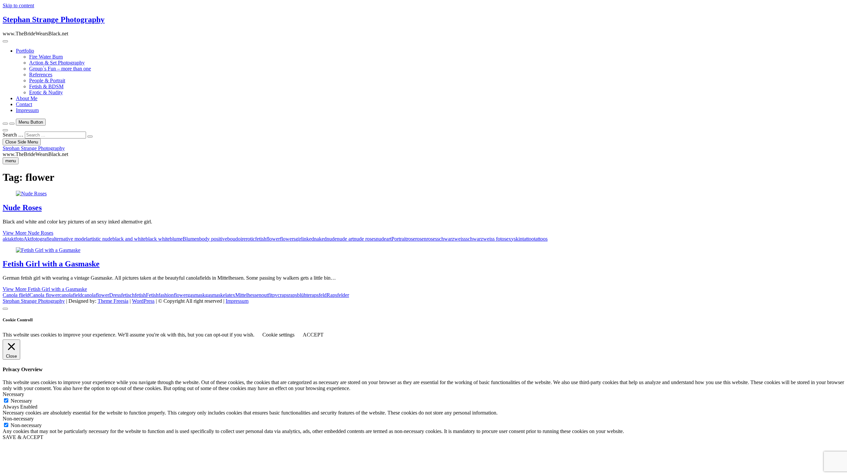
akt (6, 239)
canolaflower (95, 295)
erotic (249, 239)
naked (320, 239)
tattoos (541, 239)
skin (518, 239)
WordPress (143, 301)
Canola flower (44, 295)
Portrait (399, 239)
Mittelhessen (248, 295)
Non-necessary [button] (18, 418)
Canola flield (16, 295)
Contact (24, 104)
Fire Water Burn (46, 57)
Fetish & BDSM (46, 86)
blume (176, 239)
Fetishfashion (160, 295)
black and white (129, 239)
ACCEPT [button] (313, 334)
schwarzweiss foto (485, 239)
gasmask (196, 295)
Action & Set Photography (57, 62)
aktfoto (16, 239)
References (40, 74)
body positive (213, 239)
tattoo (528, 239)
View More (28, 233)
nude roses (365, 239)
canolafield (70, 295)
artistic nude (99, 239)
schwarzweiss (451, 239)
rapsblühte (299, 295)
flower (273, 239)
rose (411, 239)
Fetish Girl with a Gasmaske (51, 263)
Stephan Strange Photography (54, 19)
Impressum (27, 110)
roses (431, 239)
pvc (276, 295)
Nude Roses (22, 207)
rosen (420, 239)
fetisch (128, 295)
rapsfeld (318, 295)
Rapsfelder (338, 295)
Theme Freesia (113, 301)
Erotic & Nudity (46, 92)
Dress (115, 295)
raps (284, 295)
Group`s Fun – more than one (60, 68)
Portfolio (25, 51)
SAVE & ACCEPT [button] (23, 437)
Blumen (191, 239)
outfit (266, 295)
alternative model (69, 239)
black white (158, 239)
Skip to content (18, 5)
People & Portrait (47, 80)
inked (308, 239)
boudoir (235, 239)
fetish (260, 239)
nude (332, 239)
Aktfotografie (37, 239)
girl (298, 239)
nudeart (383, 239)
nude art (345, 239)
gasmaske (215, 295)
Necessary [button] (13, 394)
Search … (13, 135)
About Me (26, 98)
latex (230, 295)
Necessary (21, 401)
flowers (287, 239)
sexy (509, 239)
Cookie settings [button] (278, 334)
